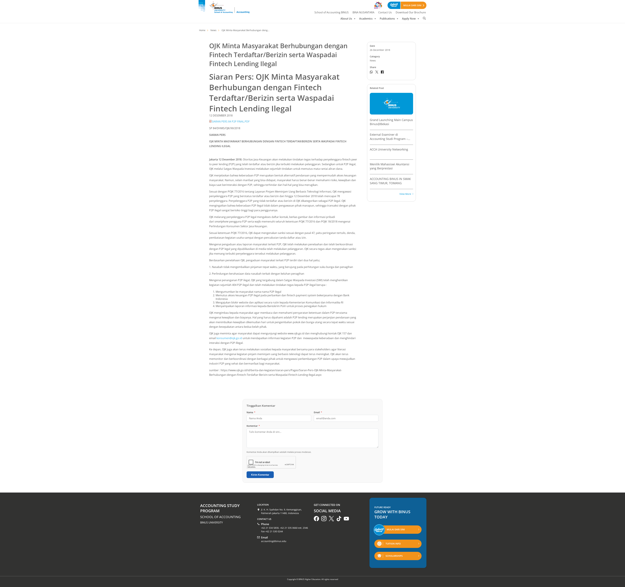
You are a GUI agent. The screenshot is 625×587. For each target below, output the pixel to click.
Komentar (253, 425)
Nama (251, 412)
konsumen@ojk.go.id (229, 338)
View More (405, 194)
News (213, 30)
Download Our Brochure (411, 12)
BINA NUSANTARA (363, 12)
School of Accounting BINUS (331, 12)
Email (318, 412)
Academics (366, 18)
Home (202, 30)
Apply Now (409, 18)
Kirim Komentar (260, 474)
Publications (387, 18)
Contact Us (385, 12)
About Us (346, 18)
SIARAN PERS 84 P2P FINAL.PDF (231, 121)
